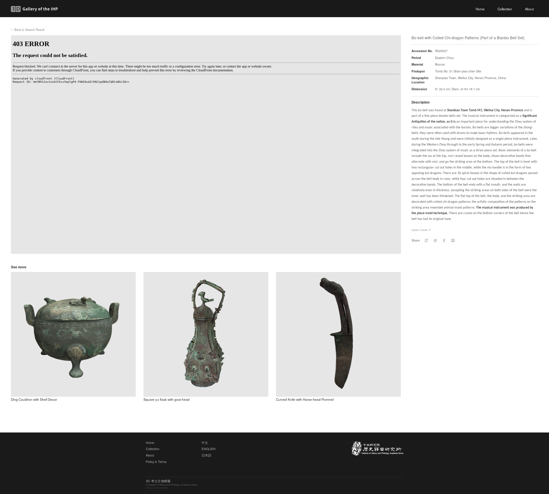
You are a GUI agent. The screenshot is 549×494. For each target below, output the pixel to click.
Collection (505, 8)
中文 (205, 442)
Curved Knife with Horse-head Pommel (305, 399)
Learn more (419, 230)
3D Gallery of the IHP (35, 9)
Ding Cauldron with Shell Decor (34, 399)
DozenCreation (160, 487)
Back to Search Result (29, 29)
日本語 (206, 455)
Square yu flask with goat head (166, 399)
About (529, 8)
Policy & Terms (156, 461)
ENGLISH (209, 448)
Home (480, 8)
